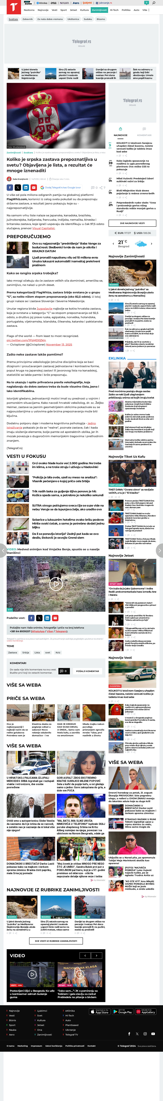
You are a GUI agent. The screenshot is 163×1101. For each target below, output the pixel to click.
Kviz (58, 652)
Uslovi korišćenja (15, 641)
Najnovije (127, 256)
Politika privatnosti (74, 1046)
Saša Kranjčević (20, 179)
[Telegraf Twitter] (137, 1034)
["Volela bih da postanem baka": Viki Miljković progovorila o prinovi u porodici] (116, 607)
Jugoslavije (44, 308)
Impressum (36, 1046)
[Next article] (159, 550)
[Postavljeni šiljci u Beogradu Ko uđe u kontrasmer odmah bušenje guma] (32, 974)
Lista (37, 652)
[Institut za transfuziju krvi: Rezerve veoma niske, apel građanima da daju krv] (116, 735)
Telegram (61, 631)
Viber (50, 631)
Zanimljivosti (14, 152)
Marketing (23, 1046)
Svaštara (28, 152)
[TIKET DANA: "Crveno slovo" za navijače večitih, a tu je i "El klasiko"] (132, 473)
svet (47, 652)
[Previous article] (3, 550)
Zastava (12, 652)
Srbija (25, 652)
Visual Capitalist (43, 228)
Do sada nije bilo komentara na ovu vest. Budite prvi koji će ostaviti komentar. (33, 671)
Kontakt (92, 1046)
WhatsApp (38, 631)
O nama (10, 1046)
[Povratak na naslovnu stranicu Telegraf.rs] (14, 7)
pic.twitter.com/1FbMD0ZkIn (26, 340)
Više (144, 10)
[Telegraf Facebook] (129, 1034)
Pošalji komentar (87, 671)
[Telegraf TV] (153, 1034)
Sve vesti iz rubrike (56, 941)
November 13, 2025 (59, 344)
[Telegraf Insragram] (145, 1034)
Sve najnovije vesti (132, 223)
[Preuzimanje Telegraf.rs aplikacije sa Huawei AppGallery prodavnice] (145, 1011)
